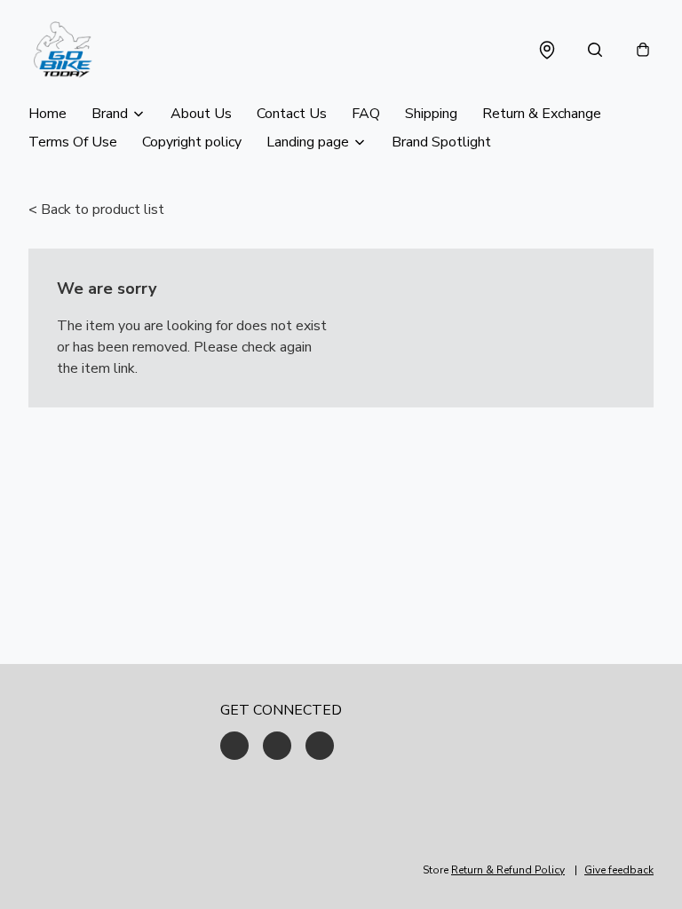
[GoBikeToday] (62, 49)
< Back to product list (96, 209)
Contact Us (292, 113)
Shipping (431, 113)
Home (47, 113)
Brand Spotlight (441, 142)
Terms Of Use (72, 142)
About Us (201, 113)
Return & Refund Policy (508, 870)
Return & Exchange (541, 113)
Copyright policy (192, 142)
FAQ (366, 113)
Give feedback (619, 870)
